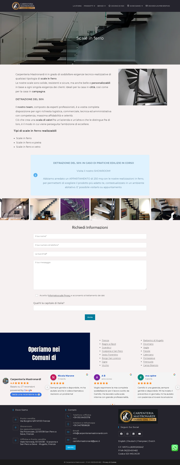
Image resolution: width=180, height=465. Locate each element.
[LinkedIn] (133, 433)
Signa (104, 361)
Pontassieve (149, 358)
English (121, 441)
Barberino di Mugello (153, 340)
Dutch (152, 441)
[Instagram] (127, 433)
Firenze (105, 340)
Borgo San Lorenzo (111, 358)
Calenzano (148, 354)
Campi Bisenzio (150, 365)
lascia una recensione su (24, 394)
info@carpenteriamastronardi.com (90, 433)
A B (103, 376)
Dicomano (148, 344)
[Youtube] (139, 433)
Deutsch (131, 441)
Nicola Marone (66, 376)
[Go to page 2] (114, 404)
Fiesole (146, 351)
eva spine (150, 376)
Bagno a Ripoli (109, 344)
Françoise (142, 441)
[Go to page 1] (112, 404)
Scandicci (106, 347)
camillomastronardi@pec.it (86, 441)
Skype (71, 447)
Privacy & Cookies (109, 462)
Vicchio (105, 365)
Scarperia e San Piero (112, 351)
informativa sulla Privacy (59, 295)
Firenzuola (148, 361)
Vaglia (146, 347)
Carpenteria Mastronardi (25, 379)
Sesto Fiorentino (110, 354)
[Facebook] (121, 433)
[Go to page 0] (110, 404)
